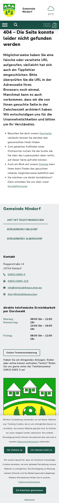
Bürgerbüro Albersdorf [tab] (25, 238)
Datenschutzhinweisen (28, 441)
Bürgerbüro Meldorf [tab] (22, 229)
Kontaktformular (18, 186)
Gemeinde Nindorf (29, 10)
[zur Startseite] (9, 10)
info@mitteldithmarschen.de (25, 287)
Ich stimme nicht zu (41, 450)
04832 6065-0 (16, 274)
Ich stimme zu (14, 450)
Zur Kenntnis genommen (29, 490)
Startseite (46, 133)
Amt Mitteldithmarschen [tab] (25, 220)
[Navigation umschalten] (5, 25)
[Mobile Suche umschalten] (16, 25)
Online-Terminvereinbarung (21, 352)
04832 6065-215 (18, 281)
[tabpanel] (29, 339)
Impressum (30, 499)
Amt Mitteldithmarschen (22, 294)
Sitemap (44, 164)
